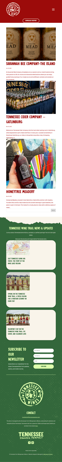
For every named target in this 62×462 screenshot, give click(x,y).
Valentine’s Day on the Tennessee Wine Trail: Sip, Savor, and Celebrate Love (17, 331)
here (36, 426)
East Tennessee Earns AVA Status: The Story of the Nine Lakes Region (16, 261)
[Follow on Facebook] (29, 442)
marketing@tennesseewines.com (31, 417)
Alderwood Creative (48, 454)
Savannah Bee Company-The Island (30, 64)
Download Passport (31, 20)
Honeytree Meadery (20, 192)
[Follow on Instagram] (32, 442)
